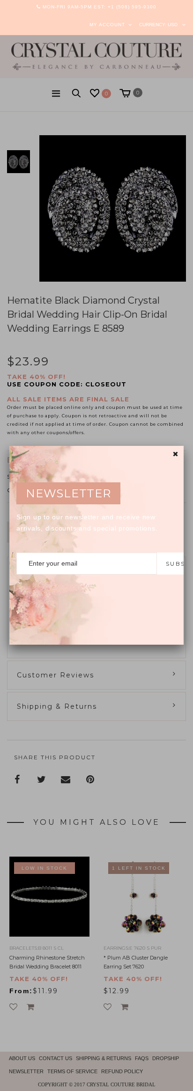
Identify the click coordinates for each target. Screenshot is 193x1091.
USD (173, 24)
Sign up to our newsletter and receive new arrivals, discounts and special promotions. (86, 522)
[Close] (175, 454)
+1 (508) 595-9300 (132, 6)
